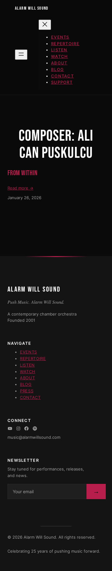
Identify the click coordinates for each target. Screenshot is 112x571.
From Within (22, 173)
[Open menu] (21, 54)
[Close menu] (45, 25)
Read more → (20, 187)
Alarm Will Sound (32, 8)
